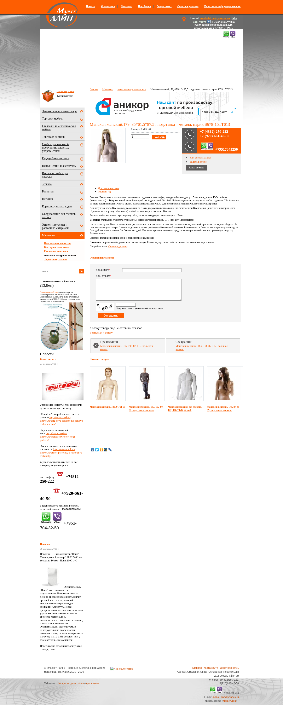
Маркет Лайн (229, 700)
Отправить (111, 315)
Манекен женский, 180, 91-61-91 (107, 406)
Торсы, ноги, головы (55, 259)
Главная (94, 89)
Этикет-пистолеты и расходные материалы (55, 226)
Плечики (47, 199)
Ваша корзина (65, 91)
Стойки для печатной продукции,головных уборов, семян (55, 147)
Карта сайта (211, 667)
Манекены (107, 89)
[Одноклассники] (101, 449)
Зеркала (47, 184)
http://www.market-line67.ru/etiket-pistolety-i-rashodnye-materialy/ (61, 452)
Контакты (126, 6)
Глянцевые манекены (56, 251)
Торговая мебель (52, 118)
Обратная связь (229, 667)
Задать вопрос (198, 161)
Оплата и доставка (187, 6)
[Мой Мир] (106, 449)
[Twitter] (97, 449)
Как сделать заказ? (200, 157)
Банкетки (48, 191)
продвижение (93, 683)
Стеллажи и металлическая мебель (59, 128)
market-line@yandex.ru (226, 697)
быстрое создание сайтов (71, 683)
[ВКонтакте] (93, 449)
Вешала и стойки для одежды (55, 175)
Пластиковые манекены (57, 243)
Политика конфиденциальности (222, 6)
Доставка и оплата (108, 188)
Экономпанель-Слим (49, 292)
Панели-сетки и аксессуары (59, 165)
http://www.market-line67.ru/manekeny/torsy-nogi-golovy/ (58, 436)
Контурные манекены (56, 247)
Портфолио (144, 6)
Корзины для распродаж (57, 206)
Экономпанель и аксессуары (59, 111)
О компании (108, 6)
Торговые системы (53, 136)
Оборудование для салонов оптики (59, 215)
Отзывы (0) (104, 191)
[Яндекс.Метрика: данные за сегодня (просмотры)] (121, 668)
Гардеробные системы (55, 158)
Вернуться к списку (101, 332)
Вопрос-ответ (164, 6)
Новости (90, 6)
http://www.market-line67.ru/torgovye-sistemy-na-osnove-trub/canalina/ (62, 421)
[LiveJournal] (110, 449)
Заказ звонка (196, 167)
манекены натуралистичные (131, 89)
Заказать (159, 137)
